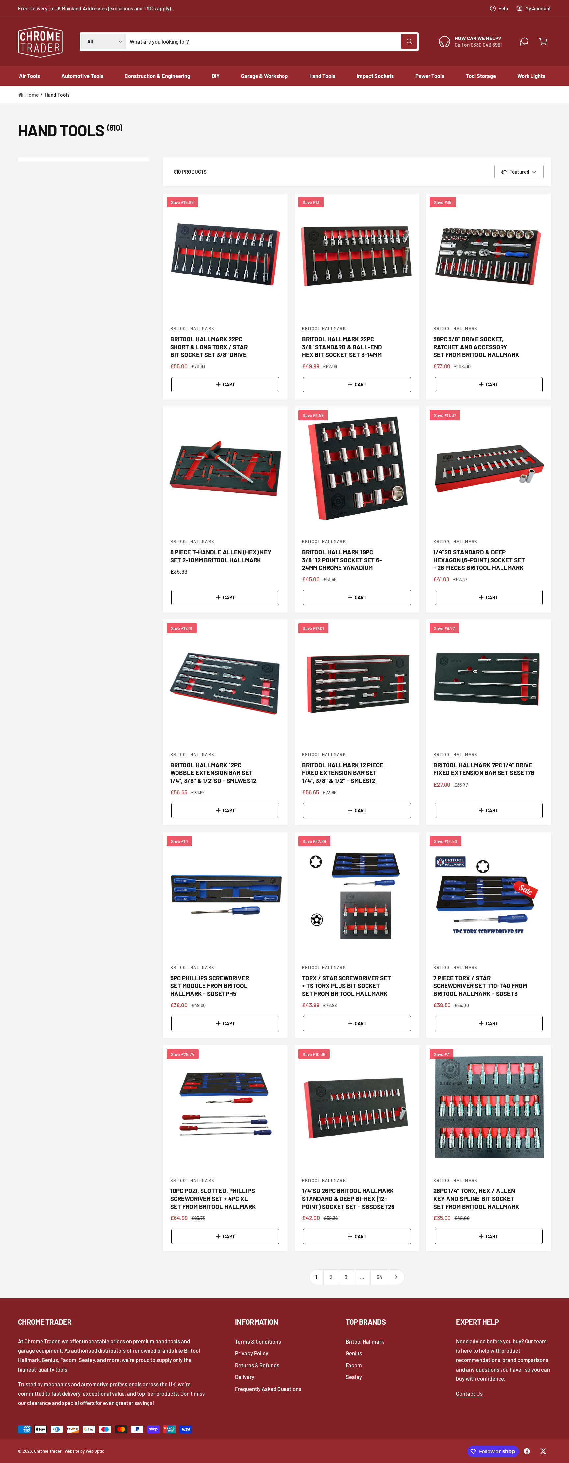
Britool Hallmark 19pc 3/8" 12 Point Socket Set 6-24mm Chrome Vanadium (342, 559)
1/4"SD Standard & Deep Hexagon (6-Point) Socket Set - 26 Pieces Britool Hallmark (479, 559)
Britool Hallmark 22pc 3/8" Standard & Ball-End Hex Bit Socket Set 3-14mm (342, 346)
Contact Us (469, 1393)
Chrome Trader (48, 1451)
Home (32, 95)
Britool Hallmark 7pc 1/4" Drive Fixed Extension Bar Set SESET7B (484, 768)
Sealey (354, 1376)
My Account (538, 8)
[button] (542, 41)
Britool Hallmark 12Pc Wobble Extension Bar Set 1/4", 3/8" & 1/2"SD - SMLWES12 (213, 772)
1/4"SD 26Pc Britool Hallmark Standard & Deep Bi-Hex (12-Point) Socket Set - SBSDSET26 (348, 1198)
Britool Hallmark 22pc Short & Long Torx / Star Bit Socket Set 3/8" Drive (209, 346)
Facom (354, 1365)
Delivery (244, 1376)
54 (379, 1277)
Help (503, 8)
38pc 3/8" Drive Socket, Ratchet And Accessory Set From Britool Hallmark (476, 346)
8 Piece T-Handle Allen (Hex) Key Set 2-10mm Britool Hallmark (221, 555)
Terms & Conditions (258, 1341)
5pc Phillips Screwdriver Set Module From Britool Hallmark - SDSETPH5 (209, 985)
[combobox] (273, 41)
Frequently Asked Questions (268, 1388)
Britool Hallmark (365, 1341)
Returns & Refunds (257, 1365)
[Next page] (397, 1277)
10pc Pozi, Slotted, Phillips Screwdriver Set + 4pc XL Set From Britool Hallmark (213, 1198)
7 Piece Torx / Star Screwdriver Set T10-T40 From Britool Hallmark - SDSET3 (480, 985)
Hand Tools (57, 95)
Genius (354, 1353)
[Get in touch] (524, 41)
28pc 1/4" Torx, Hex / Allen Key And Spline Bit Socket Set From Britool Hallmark (476, 1198)
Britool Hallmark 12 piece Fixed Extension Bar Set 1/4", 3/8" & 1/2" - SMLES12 (342, 772)
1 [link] (316, 1277)
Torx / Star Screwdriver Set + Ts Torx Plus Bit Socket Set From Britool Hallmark (346, 985)
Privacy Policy (251, 1353)
